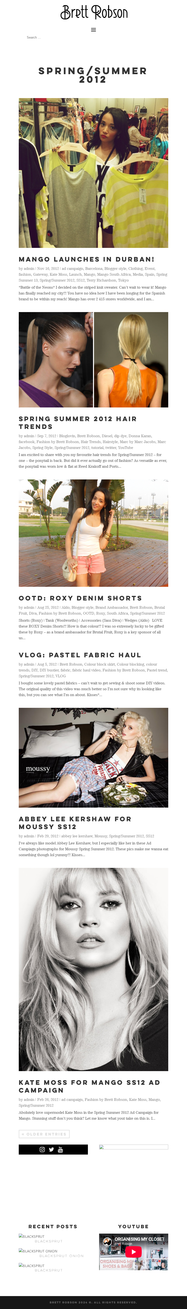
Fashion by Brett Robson (58, 441)
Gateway (40, 274)
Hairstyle (110, 441)
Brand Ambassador (111, 607)
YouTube (125, 447)
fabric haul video (86, 670)
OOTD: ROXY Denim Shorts (81, 598)
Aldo (66, 607)
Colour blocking (130, 664)
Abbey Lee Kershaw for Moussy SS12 (75, 822)
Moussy (100, 836)
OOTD (88, 613)
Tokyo (123, 280)
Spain (149, 274)
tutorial (97, 447)
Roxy (100, 613)
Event (150, 268)
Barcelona (94, 268)
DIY (34, 670)
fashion (25, 274)
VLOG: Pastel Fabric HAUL (80, 654)
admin (29, 268)
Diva (33, 613)
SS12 (80, 280)
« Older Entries (44, 1134)
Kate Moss (58, 274)
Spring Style (42, 447)
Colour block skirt (99, 664)
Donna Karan (140, 436)
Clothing (135, 268)
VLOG (61, 676)
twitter (110, 447)
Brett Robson (88, 436)
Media (138, 274)
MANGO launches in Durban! (87, 259)
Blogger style (115, 268)
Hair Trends (91, 441)
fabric (65, 670)
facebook (27, 441)
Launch (75, 274)
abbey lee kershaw (77, 836)
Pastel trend (157, 670)
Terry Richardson (101, 280)
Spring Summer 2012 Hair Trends (78, 422)
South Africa (117, 613)
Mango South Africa (114, 274)
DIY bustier (49, 670)
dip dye (120, 436)
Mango (89, 274)
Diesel (107, 436)
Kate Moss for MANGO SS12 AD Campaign (90, 1086)
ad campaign (72, 268)
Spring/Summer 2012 (57, 280)
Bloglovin (67, 436)
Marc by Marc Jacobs (138, 441)
